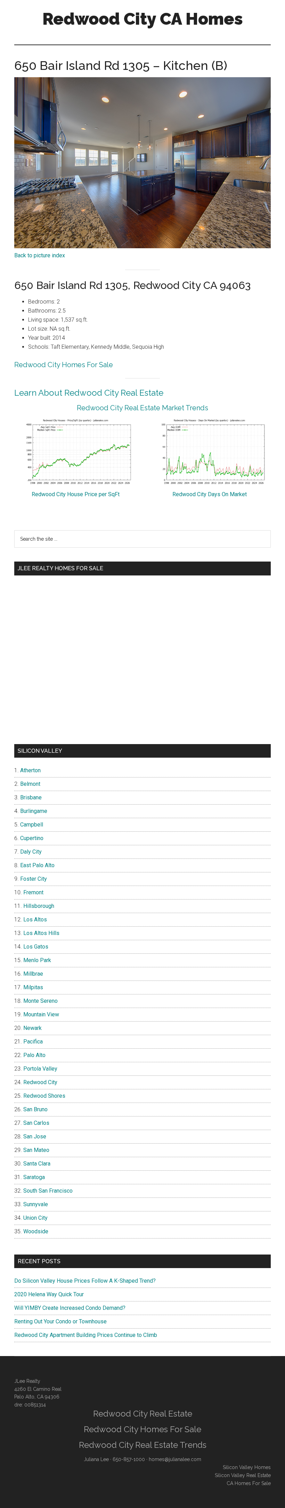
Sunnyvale (35, 1204)
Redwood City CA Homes (142, 19)
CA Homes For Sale (249, 1483)
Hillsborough (38, 906)
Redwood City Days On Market (209, 494)
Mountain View (41, 1014)
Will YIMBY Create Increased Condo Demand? (69, 1308)
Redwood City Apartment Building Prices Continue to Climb (85, 1335)
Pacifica (33, 1041)
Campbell (31, 824)
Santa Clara (36, 1163)
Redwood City (40, 1082)
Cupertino (31, 838)
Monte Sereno (40, 1001)
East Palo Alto (37, 865)
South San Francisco (48, 1190)
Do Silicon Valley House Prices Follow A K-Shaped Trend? (85, 1280)
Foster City (33, 879)
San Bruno (35, 1109)
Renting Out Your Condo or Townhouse (60, 1321)
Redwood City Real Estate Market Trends (142, 408)
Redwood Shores (44, 1095)
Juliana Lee (96, 1459)
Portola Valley (40, 1068)
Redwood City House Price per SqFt (76, 494)
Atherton (30, 770)
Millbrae (33, 973)
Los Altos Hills (41, 933)
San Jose (34, 1136)
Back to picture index (39, 255)
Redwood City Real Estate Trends (142, 1445)
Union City (35, 1218)
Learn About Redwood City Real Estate (88, 393)
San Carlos (36, 1123)
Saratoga (34, 1177)
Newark (32, 1028)
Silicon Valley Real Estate (243, 1475)
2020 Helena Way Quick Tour (49, 1294)
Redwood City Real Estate (142, 1414)
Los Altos (35, 919)
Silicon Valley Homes (247, 1467)
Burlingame (33, 811)
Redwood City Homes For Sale (63, 365)
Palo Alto (34, 1055)
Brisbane (31, 797)
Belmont (30, 784)
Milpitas (33, 987)
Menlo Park (37, 960)
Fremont (33, 892)
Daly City (31, 851)
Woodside (35, 1231)
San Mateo (36, 1150)
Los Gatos (35, 946)
